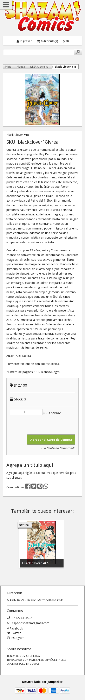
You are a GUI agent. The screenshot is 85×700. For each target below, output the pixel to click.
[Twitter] (34, 487)
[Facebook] (28, 487)
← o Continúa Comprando (57, 448)
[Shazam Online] (42, 16)
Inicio (8, 66)
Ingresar (25, 41)
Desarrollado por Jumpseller (42, 682)
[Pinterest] (39, 487)
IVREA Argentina (39, 66)
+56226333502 (21, 618)
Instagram (17, 638)
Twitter (16, 633)
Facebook (16, 628)
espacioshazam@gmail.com (30, 623)
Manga (21, 66)
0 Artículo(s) (49, 41)
